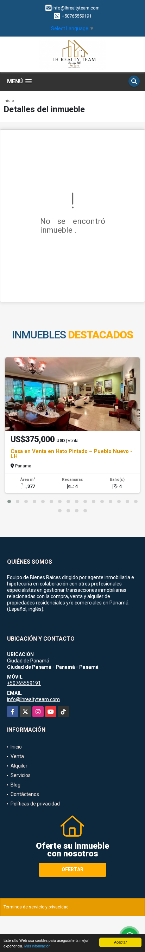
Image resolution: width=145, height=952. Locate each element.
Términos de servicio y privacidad (36, 907)
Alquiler (19, 766)
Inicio (9, 100)
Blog (15, 785)
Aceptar (120, 942)
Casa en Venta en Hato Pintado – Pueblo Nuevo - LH (71, 453)
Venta (17, 756)
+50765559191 (77, 16)
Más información (37, 945)
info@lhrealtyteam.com (33, 699)
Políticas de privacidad (35, 804)
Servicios (21, 775)
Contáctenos (25, 794)
